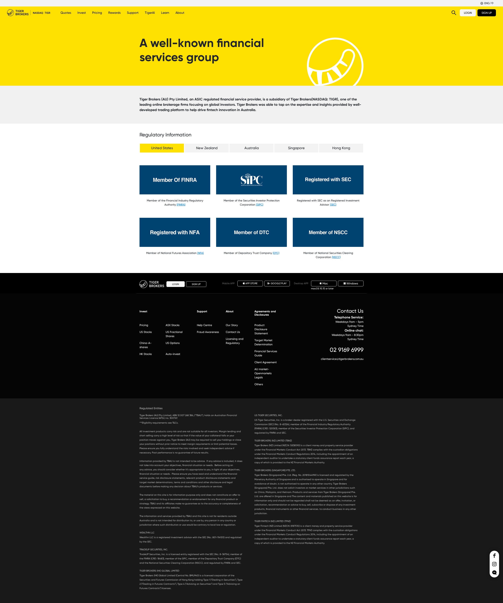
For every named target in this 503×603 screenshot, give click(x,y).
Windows (352, 283)
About (179, 13)
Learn (165, 13)
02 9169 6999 (346, 349)
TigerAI (150, 13)
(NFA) (200, 253)
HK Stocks (146, 354)
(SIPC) (259, 204)
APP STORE (251, 283)
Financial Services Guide (265, 353)
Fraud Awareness (208, 332)
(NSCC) (336, 257)
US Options (173, 343)
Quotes (66, 13)
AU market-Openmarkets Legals (263, 373)
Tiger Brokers (28, 12)
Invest (81, 13)
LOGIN (468, 12)
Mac (325, 283)
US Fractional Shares (174, 334)
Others (258, 384)
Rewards (114, 13)
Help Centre (204, 325)
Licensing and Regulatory (234, 341)
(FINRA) (181, 204)
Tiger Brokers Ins (494, 564)
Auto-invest (173, 354)
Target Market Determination (263, 342)
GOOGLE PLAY (278, 283)
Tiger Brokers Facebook (494, 555)
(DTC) (276, 253)
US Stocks (146, 332)
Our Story (232, 325)
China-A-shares (145, 345)
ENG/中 (489, 3)
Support (133, 13)
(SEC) (333, 204)
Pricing (97, 13)
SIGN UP (487, 12)
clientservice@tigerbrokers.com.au (342, 358)
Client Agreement (265, 362)
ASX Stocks (172, 325)
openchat (494, 572)
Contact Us (233, 332)
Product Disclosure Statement (261, 329)
